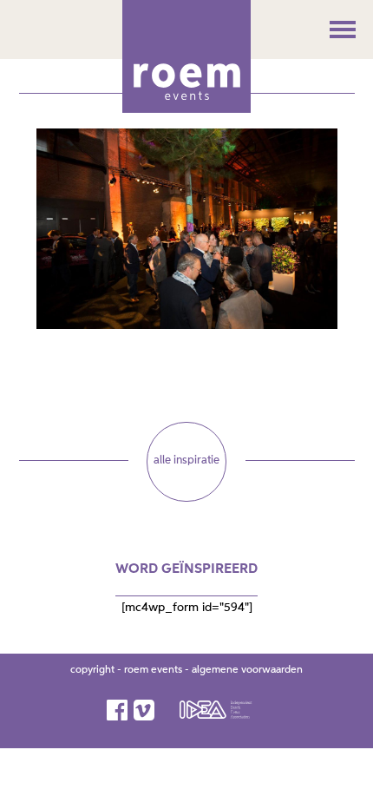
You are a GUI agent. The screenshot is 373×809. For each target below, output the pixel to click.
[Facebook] (118, 710)
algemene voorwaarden (247, 670)
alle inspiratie (186, 460)
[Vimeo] (145, 710)
